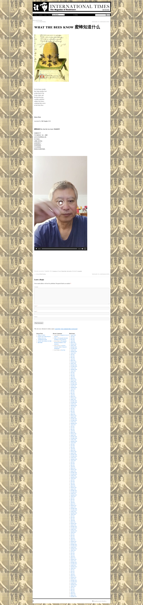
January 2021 (73, 435)
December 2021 (74, 418)
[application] (60, 203)
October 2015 (73, 529)
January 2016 (73, 525)
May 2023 (73, 393)
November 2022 (74, 402)
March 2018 (73, 486)
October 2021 (73, 421)
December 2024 (74, 365)
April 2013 (73, 574)
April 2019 (73, 466)
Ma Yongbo (69, 271)
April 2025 (73, 359)
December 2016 (74, 508)
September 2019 (74, 459)
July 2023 (72, 390)
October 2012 (73, 583)
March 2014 (73, 557)
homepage (55, 271)
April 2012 (73, 592)
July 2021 (72, 426)
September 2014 (74, 548)
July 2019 (72, 462)
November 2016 (74, 510)
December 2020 (74, 436)
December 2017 (74, 490)
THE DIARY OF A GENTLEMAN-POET (101, 21)
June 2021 (73, 427)
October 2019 (73, 457)
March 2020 (73, 450)
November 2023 (74, 384)
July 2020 (72, 444)
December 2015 (74, 526)
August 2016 (73, 514)
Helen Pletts (64, 271)
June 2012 (73, 589)
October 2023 (73, 386)
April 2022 (73, 412)
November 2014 (74, 545)
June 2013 (73, 571)
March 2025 (73, 360)
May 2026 (73, 339)
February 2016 (73, 523)
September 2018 (74, 477)
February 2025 (73, 362)
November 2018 (74, 474)
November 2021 (74, 420)
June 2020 (73, 445)
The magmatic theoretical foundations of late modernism (60, 342)
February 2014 (73, 559)
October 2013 (73, 565)
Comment (36, 287)
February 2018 (73, 487)
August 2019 (73, 460)
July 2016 (72, 516)
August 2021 (73, 424)
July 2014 (72, 551)
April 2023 (73, 394)
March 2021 (73, 432)
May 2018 (73, 483)
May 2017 (73, 501)
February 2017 (73, 505)
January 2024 (73, 381)
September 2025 (74, 351)
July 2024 (72, 372)
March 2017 (73, 504)
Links (45, 15)
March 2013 (73, 575)
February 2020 (73, 451)
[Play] (36, 249)
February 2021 (73, 433)
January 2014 (73, 560)
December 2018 (74, 472)
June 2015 (73, 535)
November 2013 (74, 563)
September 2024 (74, 369)
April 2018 (73, 484)
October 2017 (73, 493)
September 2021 (74, 423)
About (49, 15)
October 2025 (73, 350)
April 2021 (73, 430)
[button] (60, 203)
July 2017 (72, 498)
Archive (40, 15)
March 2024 (73, 378)
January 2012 (73, 595)
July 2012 (72, 587)
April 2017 (73, 502)
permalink (80, 271)
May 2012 (73, 590)
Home (35, 15)
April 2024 (73, 377)
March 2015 (73, 539)
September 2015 (74, 531)
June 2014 (73, 553)
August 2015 (73, 532)
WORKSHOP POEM (42, 339)
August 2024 (73, 371)
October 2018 (73, 475)
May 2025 (73, 357)
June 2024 (73, 374)
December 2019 (74, 454)
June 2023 (73, 391)
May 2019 (73, 465)
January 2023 (73, 399)
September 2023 (74, 387)
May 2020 (73, 447)
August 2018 (73, 478)
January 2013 (73, 578)
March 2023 (73, 396)
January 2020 (73, 453)
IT (33, 601)
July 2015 (72, 533)
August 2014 (73, 550)
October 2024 (73, 368)
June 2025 (73, 356)
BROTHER (40, 342)
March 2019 (73, 468)
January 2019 (73, 471)
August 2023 (73, 388)
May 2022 (73, 411)
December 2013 (74, 562)
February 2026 (73, 344)
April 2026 (73, 341)
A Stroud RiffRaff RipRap (40, 21)
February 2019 (73, 469)
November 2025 (74, 348)
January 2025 (73, 363)
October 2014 (73, 547)
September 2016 (74, 513)
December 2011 (74, 596)
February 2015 (73, 541)
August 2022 (73, 406)
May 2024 (73, 375)
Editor (55, 338)
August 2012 (73, 586)
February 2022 (73, 415)
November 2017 (74, 492)
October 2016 (73, 511)
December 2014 (74, 544)
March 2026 (73, 342)
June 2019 (73, 463)
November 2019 (74, 456)
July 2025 (72, 354)
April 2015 (73, 538)
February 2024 (73, 380)
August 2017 (73, 496)
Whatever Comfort (41, 335)
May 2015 (73, 536)
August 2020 (73, 442)
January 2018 (73, 489)
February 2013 (73, 577)
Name (35, 306)
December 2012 (74, 580)
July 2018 (72, 480)
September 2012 (74, 584)
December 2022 (74, 400)
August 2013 (73, 568)
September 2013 (74, 566)
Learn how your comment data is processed (66, 329)
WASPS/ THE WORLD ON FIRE (44, 341)
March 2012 (73, 593)
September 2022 (74, 405)
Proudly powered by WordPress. (100, 601)
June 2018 (73, 481)
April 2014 (73, 556)
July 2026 (72, 336)
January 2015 (73, 542)
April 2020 (73, 448)
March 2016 (73, 522)
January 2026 (73, 345)
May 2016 (73, 519)
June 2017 (73, 499)
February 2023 (73, 397)
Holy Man (63, 350)
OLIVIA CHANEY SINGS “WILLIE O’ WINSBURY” (60, 347)
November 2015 (74, 528)
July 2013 (72, 569)
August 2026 (73, 335)
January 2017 (73, 507)
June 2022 (73, 409)
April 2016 (73, 520)
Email (35, 311)
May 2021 (73, 429)
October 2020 (73, 439)
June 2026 (73, 338)
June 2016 (73, 517)
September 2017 (74, 495)
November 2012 (74, 581)
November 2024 (74, 366)
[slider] (59, 248)
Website (35, 316)
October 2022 (73, 403)
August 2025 (73, 353)
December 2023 (74, 383)
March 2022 (73, 414)
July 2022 (72, 408)
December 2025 (74, 347)
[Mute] (82, 249)
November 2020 (74, 438)
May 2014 (73, 554)
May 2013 (73, 572)
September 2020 (74, 441)
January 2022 (73, 417)
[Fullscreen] (85, 249)
